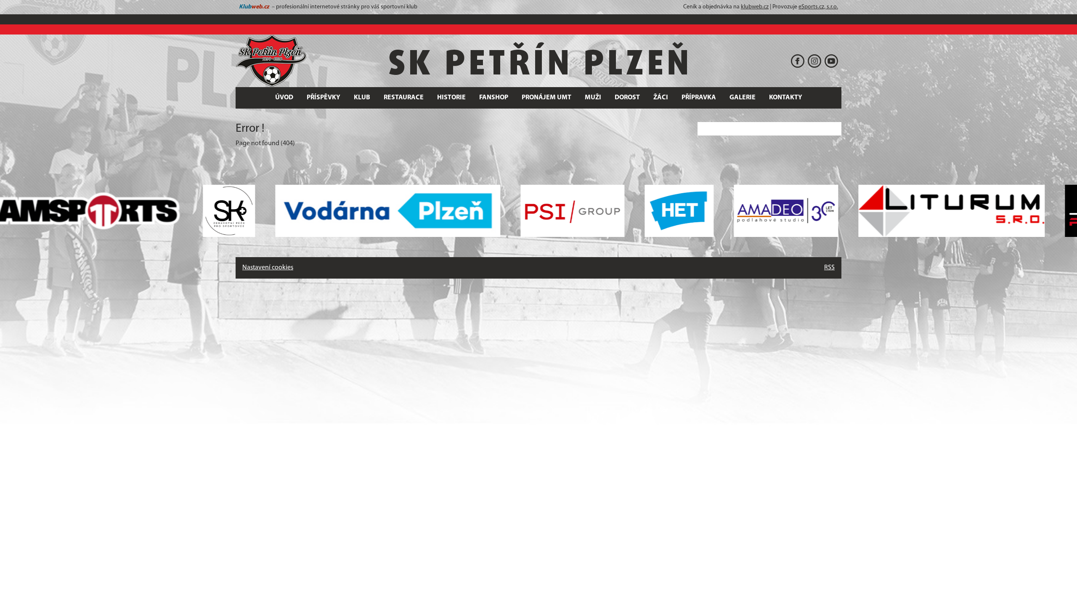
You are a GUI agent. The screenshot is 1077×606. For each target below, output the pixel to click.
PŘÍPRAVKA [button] (699, 97)
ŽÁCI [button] (660, 97)
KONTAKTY (785, 97)
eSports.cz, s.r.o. (818, 7)
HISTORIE (451, 97)
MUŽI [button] (593, 97)
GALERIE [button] (742, 97)
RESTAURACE (404, 97)
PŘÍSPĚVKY (323, 97)
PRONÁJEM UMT (546, 97)
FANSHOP (493, 97)
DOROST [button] (627, 97)
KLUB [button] (362, 97)
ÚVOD (284, 97)
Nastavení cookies (267, 267)
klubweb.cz (755, 7)
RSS (829, 267)
